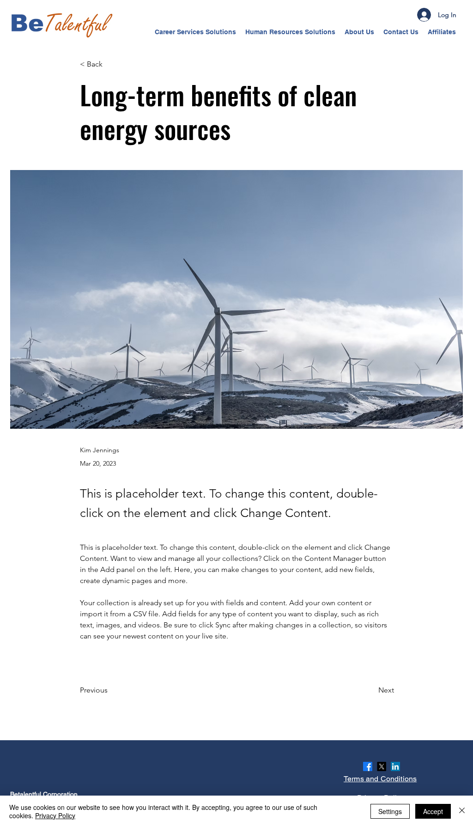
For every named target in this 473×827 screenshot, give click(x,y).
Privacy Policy (55, 815)
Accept (433, 811)
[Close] (461, 811)
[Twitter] (381, 766)
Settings (390, 811)
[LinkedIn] (395, 766)
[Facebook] (367, 766)
